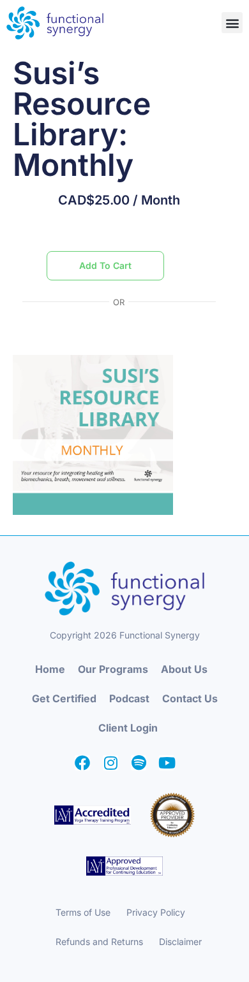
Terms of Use (83, 912)
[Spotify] (138, 762)
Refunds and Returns (99, 941)
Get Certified (64, 698)
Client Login (128, 727)
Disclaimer (180, 941)
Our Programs (113, 669)
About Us (184, 669)
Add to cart (105, 265)
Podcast (129, 698)
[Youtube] (166, 762)
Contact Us (190, 698)
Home (50, 669)
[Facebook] (82, 762)
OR (118, 302)
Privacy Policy (155, 912)
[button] (232, 22)
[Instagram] (110, 762)
